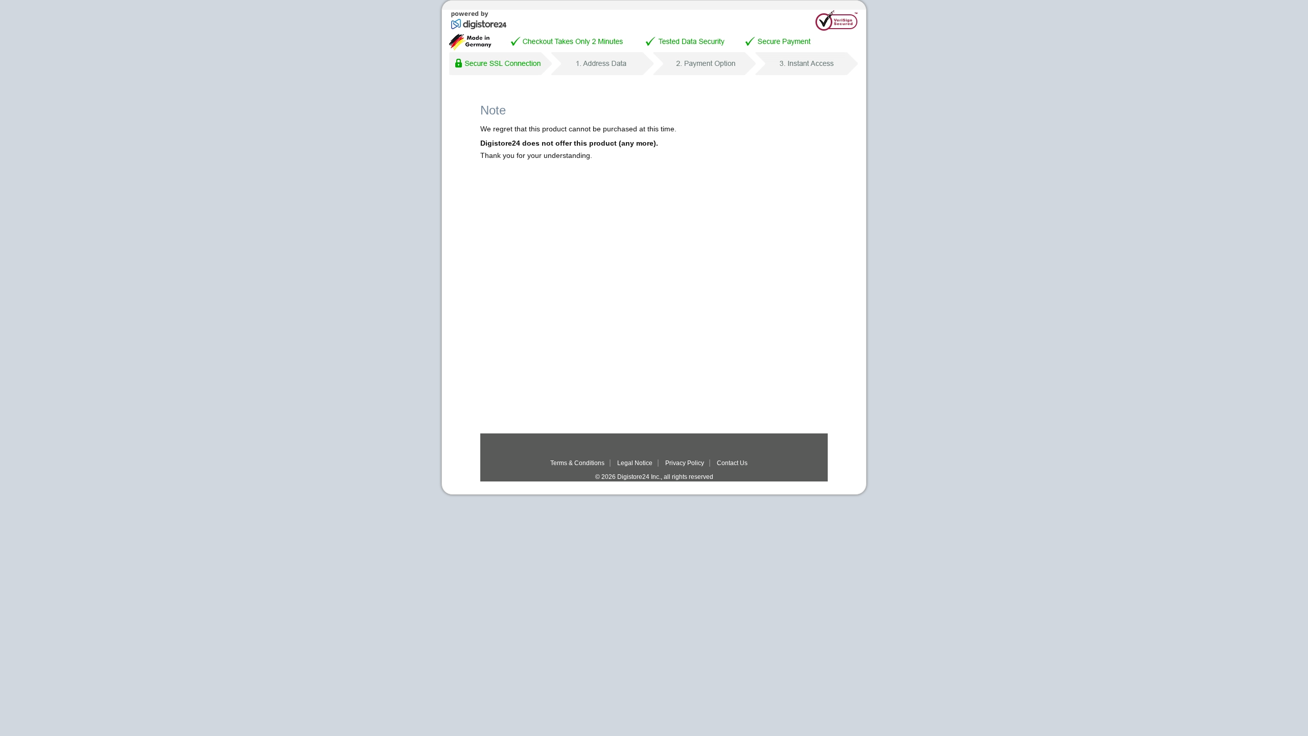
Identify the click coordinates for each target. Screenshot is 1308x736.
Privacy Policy (684, 463)
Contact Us (732, 463)
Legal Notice (634, 463)
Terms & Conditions (577, 463)
